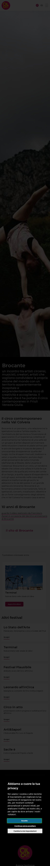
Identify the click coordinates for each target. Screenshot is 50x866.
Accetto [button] (24, 821)
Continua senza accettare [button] (25, 826)
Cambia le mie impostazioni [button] (25, 831)
